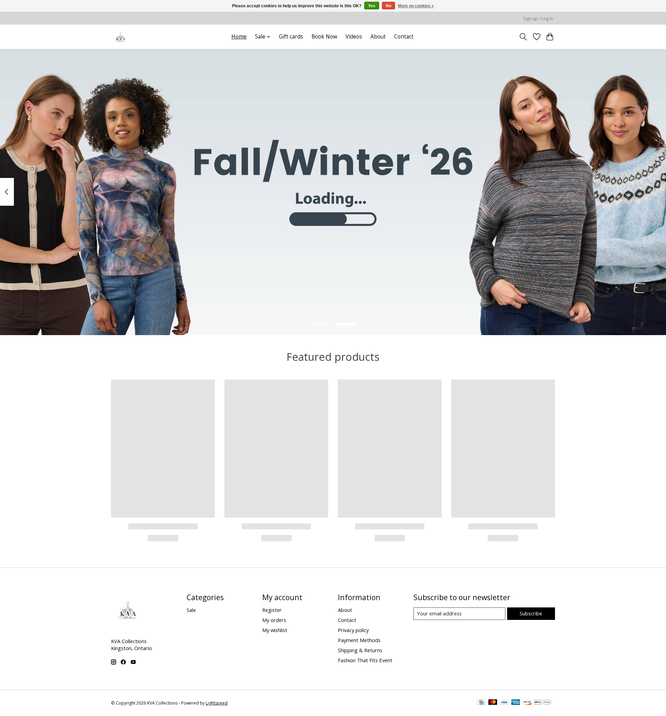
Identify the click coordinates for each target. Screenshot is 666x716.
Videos (353, 36)
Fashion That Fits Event (365, 660)
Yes (371, 5)
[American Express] (515, 702)
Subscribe (531, 613)
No (388, 5)
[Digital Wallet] (542, 702)
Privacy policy (353, 629)
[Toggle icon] (523, 37)
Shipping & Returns (360, 650)
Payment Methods (359, 640)
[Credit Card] (481, 702)
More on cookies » (416, 5)
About (378, 36)
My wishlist (274, 629)
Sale (191, 609)
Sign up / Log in (538, 19)
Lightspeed (217, 703)
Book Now (324, 36)
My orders (274, 619)
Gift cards (291, 36)
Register (272, 609)
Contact (403, 36)
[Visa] (504, 702)
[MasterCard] (492, 702)
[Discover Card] (527, 702)
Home (239, 36)
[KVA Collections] (120, 36)
